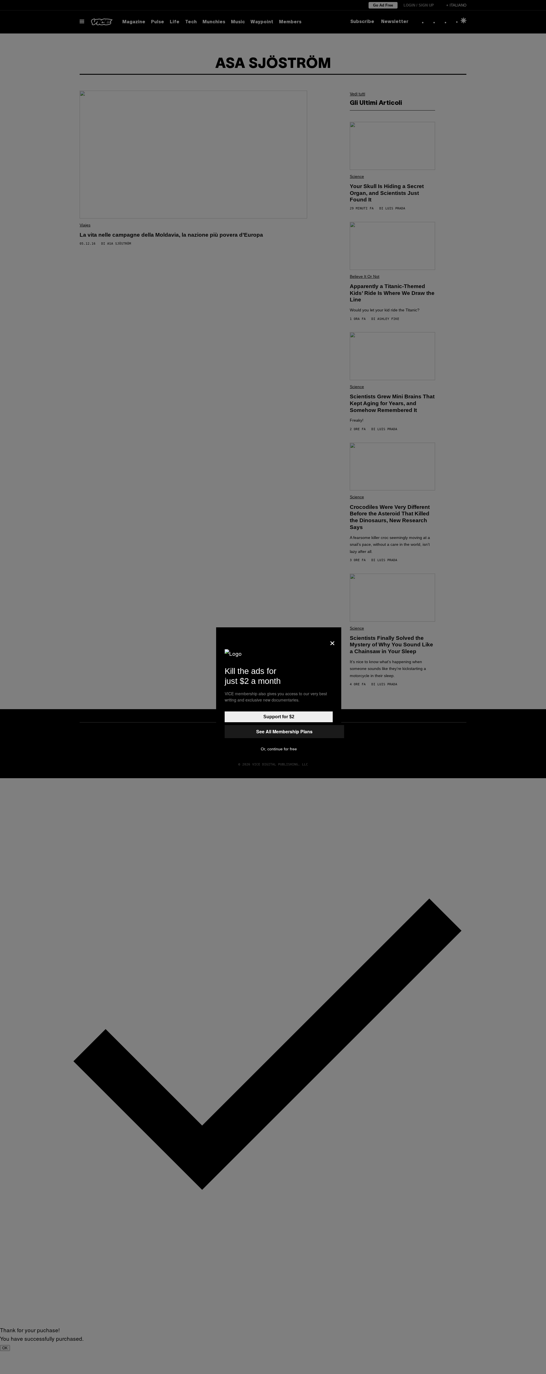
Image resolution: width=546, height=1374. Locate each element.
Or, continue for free (279, 749)
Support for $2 (278, 716)
